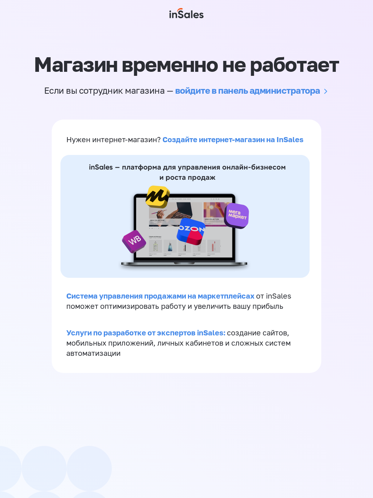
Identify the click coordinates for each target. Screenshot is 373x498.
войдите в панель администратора (247, 90)
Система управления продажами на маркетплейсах (161, 295)
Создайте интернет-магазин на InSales (232, 139)
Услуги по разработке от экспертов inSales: (146, 332)
